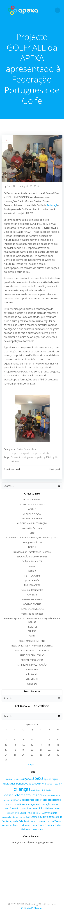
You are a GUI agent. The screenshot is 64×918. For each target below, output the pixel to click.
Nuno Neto (12, 186)
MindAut (32, 630)
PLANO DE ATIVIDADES (32, 608)
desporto (16, 799)
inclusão (20, 813)
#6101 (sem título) (32, 499)
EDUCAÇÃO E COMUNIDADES (32, 556)
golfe (55, 457)
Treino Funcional (45, 825)
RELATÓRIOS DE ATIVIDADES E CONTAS (32, 645)
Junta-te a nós (32, 580)
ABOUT (32, 509)
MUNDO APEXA (32, 585)
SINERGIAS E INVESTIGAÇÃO (32, 664)
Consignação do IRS (32, 542)
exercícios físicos (43, 808)
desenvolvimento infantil (23, 795)
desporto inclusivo (41, 453)
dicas (21, 804)
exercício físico (12, 808)
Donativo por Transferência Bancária (32, 551)
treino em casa (28, 825)
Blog (32, 532)
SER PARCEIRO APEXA (32, 660)
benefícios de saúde (27, 783)
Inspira (32, 566)
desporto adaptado (20, 453)
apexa (37, 778)
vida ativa (32, 829)
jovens (48, 813)
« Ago (30, 764)
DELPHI (32, 547)
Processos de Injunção (32, 613)
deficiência (46, 790)
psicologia (20, 816)
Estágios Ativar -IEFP (32, 561)
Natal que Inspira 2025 (32, 589)
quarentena (31, 816)
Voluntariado (32, 674)
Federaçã (52, 205)
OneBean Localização (32, 599)
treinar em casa (34, 821)
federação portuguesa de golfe (26, 457)
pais (54, 813)
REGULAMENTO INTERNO (32, 640)
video (40, 829)
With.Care (32, 683)
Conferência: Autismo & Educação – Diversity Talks (32, 537)
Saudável (43, 816)
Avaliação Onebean (32, 528)
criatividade (36, 790)
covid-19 (50, 784)
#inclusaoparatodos (14, 779)
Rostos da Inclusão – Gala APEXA (32, 650)
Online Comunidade (27, 449)
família (57, 808)
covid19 (58, 784)
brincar (43, 783)
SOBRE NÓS (32, 669)
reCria (32, 635)
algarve (27, 779)
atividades (9, 783)
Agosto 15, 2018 (30, 186)
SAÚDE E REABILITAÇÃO (32, 655)
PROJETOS (32, 626)
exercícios (26, 808)
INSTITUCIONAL (32, 575)
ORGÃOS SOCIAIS (32, 604)
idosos (10, 812)
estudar (55, 804)
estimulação (43, 804)
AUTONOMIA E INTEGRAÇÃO (32, 523)
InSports (15, 461)
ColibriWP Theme (31, 908)
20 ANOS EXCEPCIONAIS (32, 504)
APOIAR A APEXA (32, 513)
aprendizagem (51, 778)
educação (31, 804)
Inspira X (32, 570)
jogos (41, 813)
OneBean (32, 594)
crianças (22, 789)
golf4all (47, 457)
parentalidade (8, 816)
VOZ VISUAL (32, 678)
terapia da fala (14, 821)
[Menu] (57, 10)
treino (50, 821)
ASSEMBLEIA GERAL (32, 518)
